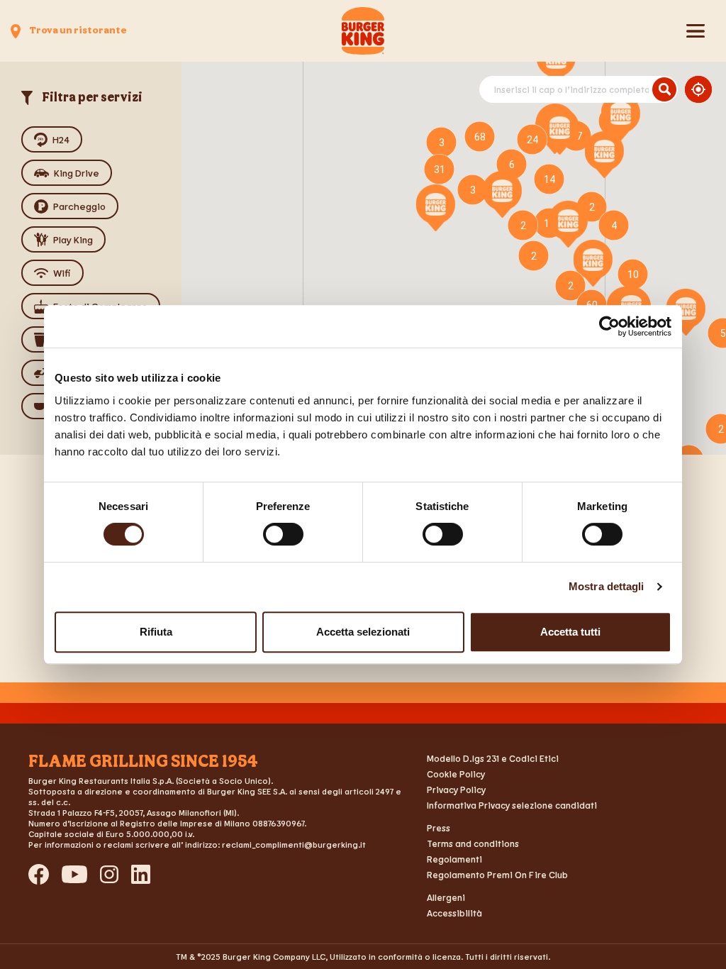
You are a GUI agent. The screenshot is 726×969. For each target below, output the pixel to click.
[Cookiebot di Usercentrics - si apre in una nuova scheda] (609, 326)
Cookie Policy (456, 774)
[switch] (283, 534)
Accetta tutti (570, 632)
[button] (568, 224)
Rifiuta (156, 632)
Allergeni (446, 897)
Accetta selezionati (363, 632)
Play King (73, 239)
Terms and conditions (473, 843)
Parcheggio (79, 206)
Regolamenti (454, 859)
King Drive (76, 173)
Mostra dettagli (606, 586)
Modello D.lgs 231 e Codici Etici (493, 758)
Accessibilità (454, 913)
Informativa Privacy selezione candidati (512, 805)
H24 (60, 139)
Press (438, 828)
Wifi (62, 273)
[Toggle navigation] (695, 31)
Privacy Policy (456, 789)
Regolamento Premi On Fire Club (497, 874)
